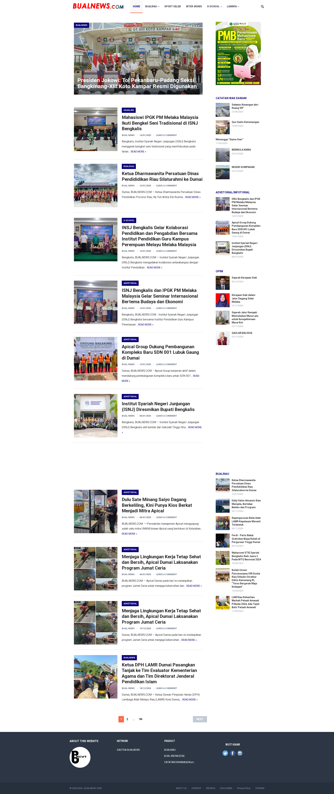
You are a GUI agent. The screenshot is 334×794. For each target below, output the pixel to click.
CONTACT (196, 788)
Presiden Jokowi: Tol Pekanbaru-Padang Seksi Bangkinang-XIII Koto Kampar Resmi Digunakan (137, 83)
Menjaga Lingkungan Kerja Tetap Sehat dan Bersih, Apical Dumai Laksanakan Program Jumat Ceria (161, 562)
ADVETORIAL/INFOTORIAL (233, 192)
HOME (136, 6)
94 (140, 719)
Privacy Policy (243, 788)
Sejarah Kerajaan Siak (244, 277)
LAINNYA (232, 6)
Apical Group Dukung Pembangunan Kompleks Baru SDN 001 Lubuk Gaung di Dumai (160, 352)
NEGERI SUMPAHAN (243, 167)
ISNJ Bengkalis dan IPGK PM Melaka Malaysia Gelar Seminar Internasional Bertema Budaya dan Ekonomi (160, 296)
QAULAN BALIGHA (242, 333)
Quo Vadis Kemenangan (245, 122)
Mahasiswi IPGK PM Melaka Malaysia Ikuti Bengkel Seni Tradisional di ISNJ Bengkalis (160, 123)
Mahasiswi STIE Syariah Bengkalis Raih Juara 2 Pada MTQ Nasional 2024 (246, 556)
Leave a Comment (166, 135)
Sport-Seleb (172, 6)
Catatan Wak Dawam (231, 98)
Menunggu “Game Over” (229, 139)
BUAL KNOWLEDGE (174, 756)
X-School (213, 6)
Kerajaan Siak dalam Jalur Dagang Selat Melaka (243, 298)
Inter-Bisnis (194, 6)
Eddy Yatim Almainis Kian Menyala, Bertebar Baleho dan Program (246, 504)
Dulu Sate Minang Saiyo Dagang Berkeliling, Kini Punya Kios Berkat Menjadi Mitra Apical (157, 505)
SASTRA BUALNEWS (128, 749)
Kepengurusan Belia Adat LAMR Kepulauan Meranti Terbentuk (246, 521)
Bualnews (81, 25)
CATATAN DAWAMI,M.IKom (179, 762)
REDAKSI (210, 788)
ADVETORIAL (130, 283)
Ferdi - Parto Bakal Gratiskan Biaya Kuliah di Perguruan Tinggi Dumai (246, 538)
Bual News (128, 135)
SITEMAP (259, 788)
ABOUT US (181, 788)
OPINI (219, 271)
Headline (129, 110)
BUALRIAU (151, 6)
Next (200, 719)
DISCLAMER (226, 788)
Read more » (138, 151)
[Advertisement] (138, 466)
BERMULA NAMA (241, 149)
